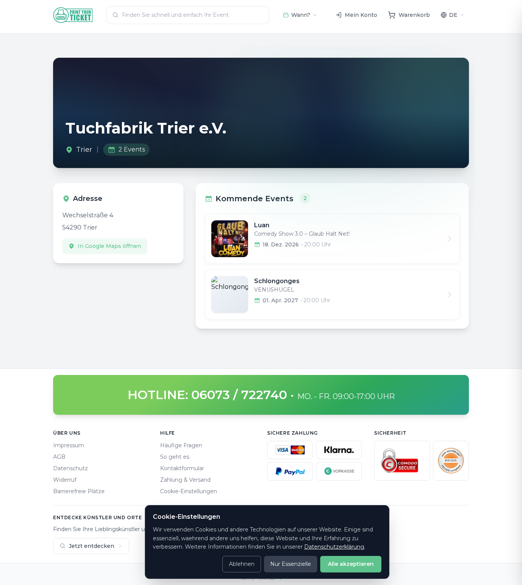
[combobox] (187, 15)
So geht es (174, 456)
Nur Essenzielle (290, 564)
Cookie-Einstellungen (188, 491)
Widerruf (64, 479)
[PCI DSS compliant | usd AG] (451, 461)
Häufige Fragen (181, 445)
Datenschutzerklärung (334, 546)
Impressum (68, 445)
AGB (59, 456)
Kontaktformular (182, 468)
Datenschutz (70, 468)
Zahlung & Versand (185, 479)
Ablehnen (242, 564)
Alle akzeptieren (351, 564)
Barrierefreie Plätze (79, 491)
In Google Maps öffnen (109, 246)
